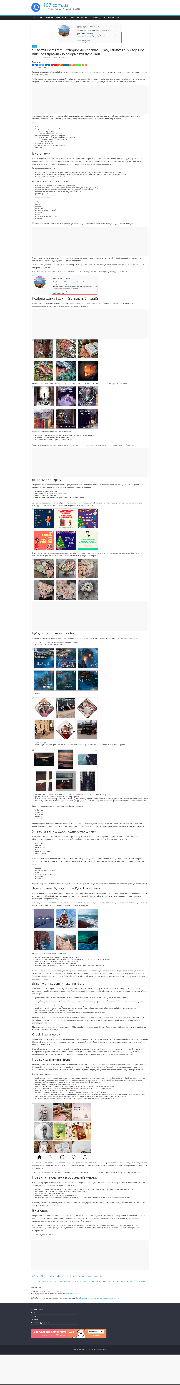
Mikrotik (59, 18)
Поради (111, 18)
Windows (49, 18)
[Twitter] (41, 65)
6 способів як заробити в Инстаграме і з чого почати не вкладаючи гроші (68, 1276)
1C (104, 18)
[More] (84, 65)
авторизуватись (72, 1294)
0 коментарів (64, 57)
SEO (66, 18)
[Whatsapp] (78, 65)
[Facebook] (35, 65)
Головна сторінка (37, 1309)
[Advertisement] (90, 99)
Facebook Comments (54, 1291)
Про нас (33, 1313)
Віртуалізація (95, 18)
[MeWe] (66, 65)
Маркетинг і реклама (79, 18)
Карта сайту (35, 1319)
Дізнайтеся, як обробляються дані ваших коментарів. (97, 1298)
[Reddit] (60, 65)
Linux (41, 18)
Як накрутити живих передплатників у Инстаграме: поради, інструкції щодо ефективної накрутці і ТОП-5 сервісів (93, 1281)
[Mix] (72, 65)
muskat (45, 57)
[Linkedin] (47, 65)
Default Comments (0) (38, 1291)
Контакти (34, 1316)
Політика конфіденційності (40, 1323)
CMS (33, 18)
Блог (118, 18)
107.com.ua (56, 5)
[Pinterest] (54, 65)
